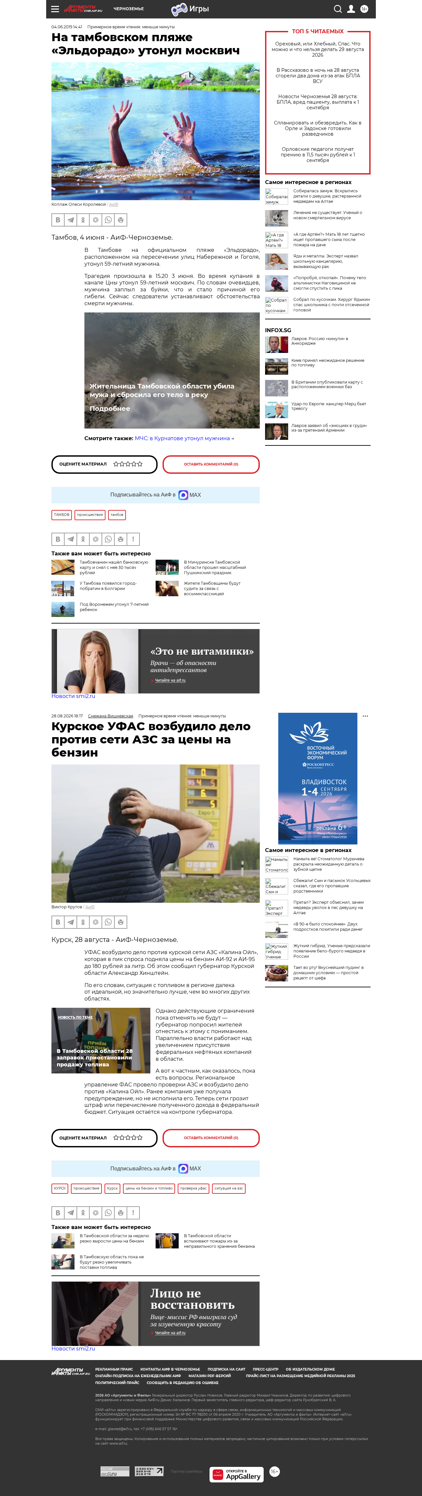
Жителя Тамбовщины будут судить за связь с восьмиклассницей (212, 588)
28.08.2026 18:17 (67, 715)
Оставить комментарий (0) (211, 464)
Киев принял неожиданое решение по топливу (327, 362)
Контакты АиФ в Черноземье (170, 1369)
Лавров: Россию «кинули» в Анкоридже (319, 341)
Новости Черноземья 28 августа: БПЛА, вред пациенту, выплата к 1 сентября (318, 102)
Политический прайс (117, 1383)
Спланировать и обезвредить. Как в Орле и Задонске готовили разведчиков (318, 128)
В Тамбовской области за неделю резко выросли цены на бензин (114, 1238)
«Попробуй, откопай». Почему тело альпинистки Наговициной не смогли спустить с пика (329, 283)
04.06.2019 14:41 (66, 26)
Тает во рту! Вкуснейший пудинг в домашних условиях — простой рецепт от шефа (328, 972)
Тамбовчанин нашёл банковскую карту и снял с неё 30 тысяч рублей (114, 567)
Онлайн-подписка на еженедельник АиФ (138, 1376)
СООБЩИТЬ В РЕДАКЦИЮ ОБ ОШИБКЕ (183, 1383)
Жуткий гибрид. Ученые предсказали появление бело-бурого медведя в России (331, 951)
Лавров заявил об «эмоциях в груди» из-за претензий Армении (329, 428)
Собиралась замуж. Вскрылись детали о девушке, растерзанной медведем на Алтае (327, 196)
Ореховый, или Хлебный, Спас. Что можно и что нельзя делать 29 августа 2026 (318, 49)
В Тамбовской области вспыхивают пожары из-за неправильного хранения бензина (219, 1241)
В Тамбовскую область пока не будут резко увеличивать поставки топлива (112, 1262)
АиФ (113, 204)
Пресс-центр (265, 1369)
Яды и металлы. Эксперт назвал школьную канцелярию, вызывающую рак (325, 261)
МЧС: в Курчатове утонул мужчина (182, 438)
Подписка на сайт (226, 1369)
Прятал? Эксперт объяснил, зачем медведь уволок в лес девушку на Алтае (328, 907)
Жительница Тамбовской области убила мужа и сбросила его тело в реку (162, 390)
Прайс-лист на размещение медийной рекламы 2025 (300, 1376)
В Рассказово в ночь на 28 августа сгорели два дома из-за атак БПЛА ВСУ (318, 75)
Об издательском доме (310, 1369)
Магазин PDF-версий (210, 1376)
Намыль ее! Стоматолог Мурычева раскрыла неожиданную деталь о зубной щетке (328, 864)
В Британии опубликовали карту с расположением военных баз (327, 384)
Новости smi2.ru (73, 696)
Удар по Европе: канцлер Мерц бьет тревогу (328, 406)
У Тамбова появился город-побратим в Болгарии (108, 586)
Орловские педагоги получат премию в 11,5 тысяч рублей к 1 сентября (318, 155)
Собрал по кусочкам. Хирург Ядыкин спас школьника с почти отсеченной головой (331, 304)
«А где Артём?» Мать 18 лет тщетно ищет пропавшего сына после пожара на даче (329, 239)
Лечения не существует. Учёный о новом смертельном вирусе (327, 215)
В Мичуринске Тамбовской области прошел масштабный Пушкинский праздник (215, 567)
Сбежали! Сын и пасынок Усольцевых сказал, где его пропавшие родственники (332, 886)
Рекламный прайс (114, 1369)
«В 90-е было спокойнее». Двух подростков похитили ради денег (328, 927)
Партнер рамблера (186, 1471)
